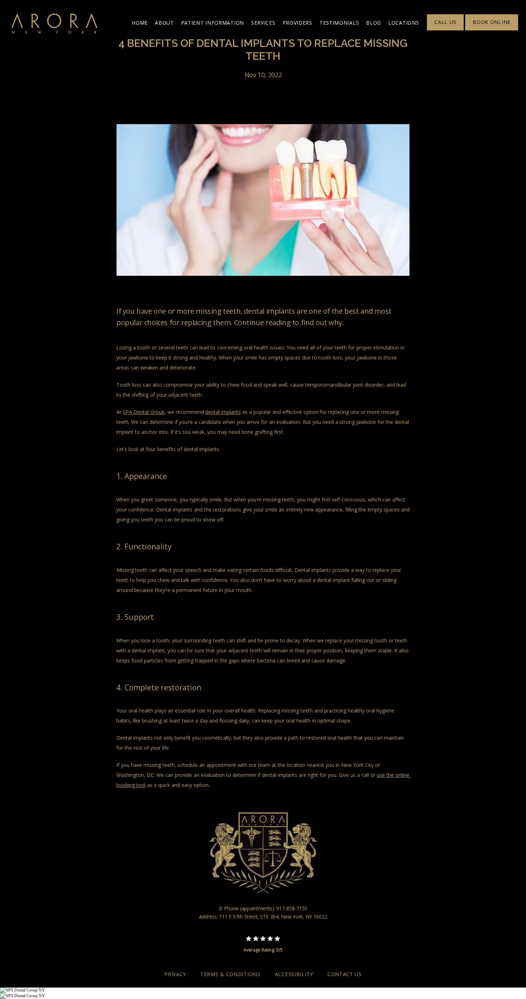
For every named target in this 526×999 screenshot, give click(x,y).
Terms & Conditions (230, 974)
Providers (297, 22)
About (164, 22)
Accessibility (294, 974)
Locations (403, 22)
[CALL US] (445, 29)
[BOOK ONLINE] (491, 29)
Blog (373, 22)
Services (263, 22)
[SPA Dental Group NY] (22, 990)
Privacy (175, 974)
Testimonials (339, 22)
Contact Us (344, 974)
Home (140, 22)
